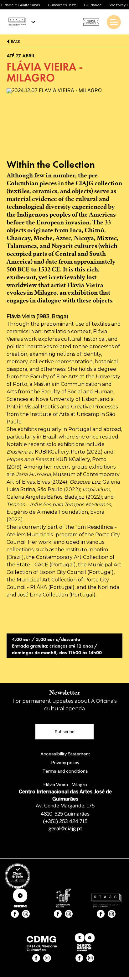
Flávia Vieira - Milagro (65, 785)
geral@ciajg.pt (65, 829)
